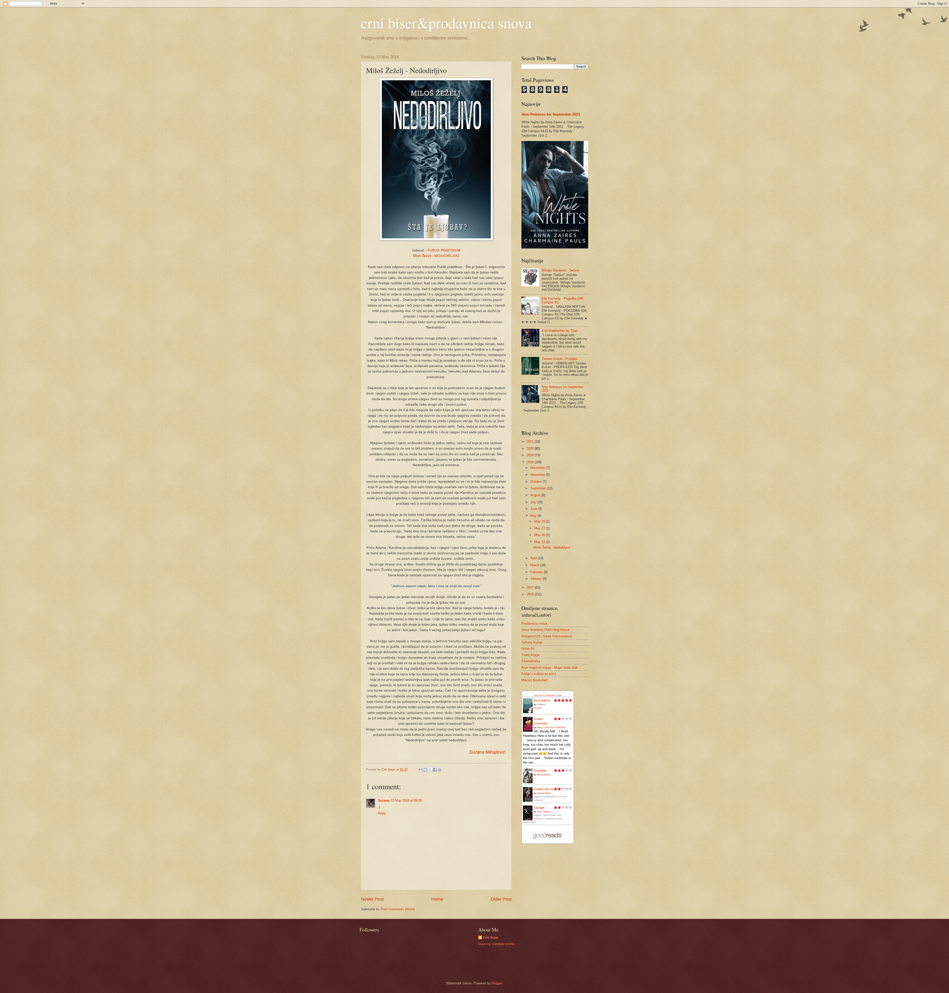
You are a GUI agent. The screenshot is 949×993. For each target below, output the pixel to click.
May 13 (540, 542)
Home (437, 899)
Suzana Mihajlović (487, 752)
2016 (531, 594)
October (536, 481)
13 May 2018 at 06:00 (406, 800)
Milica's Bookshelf (534, 680)
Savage (539, 807)
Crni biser (490, 937)
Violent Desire (544, 789)
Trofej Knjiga (530, 655)
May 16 (540, 535)
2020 (531, 448)
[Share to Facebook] (434, 769)
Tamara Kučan (531, 642)
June (534, 509)
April (534, 558)
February (537, 572)
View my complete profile (496, 944)
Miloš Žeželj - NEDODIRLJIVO (436, 255)
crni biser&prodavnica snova (446, 23)
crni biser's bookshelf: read (547, 695)
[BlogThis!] (425, 769)
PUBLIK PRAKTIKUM (444, 250)
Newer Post (372, 899)
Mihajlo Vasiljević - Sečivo (560, 270)
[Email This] (420, 769)
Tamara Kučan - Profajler (559, 359)
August (535, 495)
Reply (382, 813)
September (538, 488)
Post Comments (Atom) (398, 909)
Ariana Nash (544, 793)
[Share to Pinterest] (439, 769)
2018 (531, 462)
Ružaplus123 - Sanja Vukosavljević (546, 636)
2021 (531, 441)
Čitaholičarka (530, 661)
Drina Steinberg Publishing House (545, 630)
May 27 (540, 528)
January (536, 578)
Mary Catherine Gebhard (551, 727)
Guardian (540, 770)
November (538, 474)
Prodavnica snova (534, 623)
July (533, 502)
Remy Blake (544, 774)
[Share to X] (430, 769)
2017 (531, 587)
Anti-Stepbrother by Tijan (559, 330)
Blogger (496, 983)
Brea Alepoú (544, 811)
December (538, 468)
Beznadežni (542, 700)
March (535, 565)
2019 (531, 455)
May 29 (540, 521)
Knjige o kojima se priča (538, 674)
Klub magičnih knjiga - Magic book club (549, 667)
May (534, 515)
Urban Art (528, 648)
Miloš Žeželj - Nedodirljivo (551, 547)
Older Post (501, 899)
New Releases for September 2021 (550, 114)
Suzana (383, 800)
